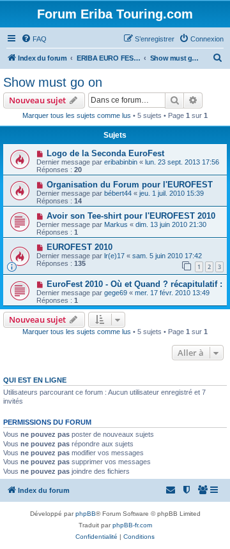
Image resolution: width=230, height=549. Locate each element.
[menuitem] (34, 39)
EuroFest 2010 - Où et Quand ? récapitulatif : (134, 284)
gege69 (115, 292)
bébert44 (118, 193)
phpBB (85, 513)
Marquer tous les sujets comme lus (76, 115)
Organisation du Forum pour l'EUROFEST (130, 184)
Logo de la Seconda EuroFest (105, 153)
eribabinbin (120, 162)
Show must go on (52, 82)
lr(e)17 (114, 256)
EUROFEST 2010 (79, 247)
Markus (116, 224)
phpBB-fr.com (132, 525)
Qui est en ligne (34, 380)
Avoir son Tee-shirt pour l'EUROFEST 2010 (131, 216)
